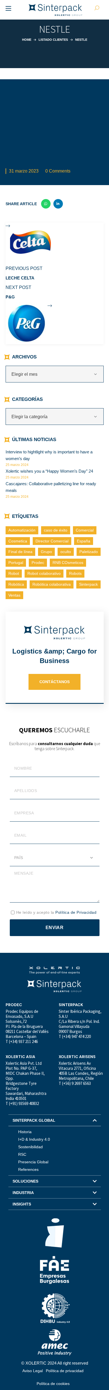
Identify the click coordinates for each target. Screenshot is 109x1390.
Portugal (15, 562)
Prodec (38, 562)
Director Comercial (51, 541)
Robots (75, 573)
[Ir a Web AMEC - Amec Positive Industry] (54, 1342)
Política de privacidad (65, 1371)
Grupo (46, 551)
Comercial (85, 530)
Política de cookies (53, 1383)
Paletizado (88, 551)
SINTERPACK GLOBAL (34, 1120)
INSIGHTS (22, 1204)
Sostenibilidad (30, 1147)
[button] (54, 1120)
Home (26, 39)
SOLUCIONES (25, 1181)
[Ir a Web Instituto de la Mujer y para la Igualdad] (54, 1233)
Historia (25, 1132)
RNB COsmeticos (68, 562)
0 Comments (57, 171)
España (83, 541)
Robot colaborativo (44, 573)
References (28, 1169)
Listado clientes (53, 39)
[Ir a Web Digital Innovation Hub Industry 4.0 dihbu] (54, 1308)
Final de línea (20, 551)
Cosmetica (17, 541)
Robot (13, 573)
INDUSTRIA (23, 1192)
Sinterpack (88, 584)
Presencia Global (33, 1162)
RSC (22, 1154)
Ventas (14, 595)
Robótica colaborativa (51, 584)
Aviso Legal (32, 1371)
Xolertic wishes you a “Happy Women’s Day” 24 (49, 471)
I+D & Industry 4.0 (34, 1139)
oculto (65, 551)
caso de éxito (55, 530)
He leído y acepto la (56, 912)
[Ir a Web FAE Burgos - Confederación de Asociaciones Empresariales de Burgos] (54, 1270)
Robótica (16, 584)
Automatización (21, 530)
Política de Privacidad (75, 912)
